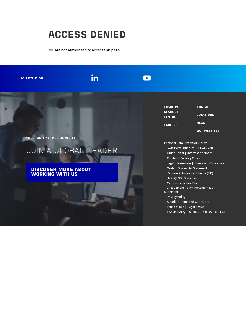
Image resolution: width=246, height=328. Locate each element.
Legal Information (179, 163)
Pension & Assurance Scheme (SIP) (190, 173)
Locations (205, 115)
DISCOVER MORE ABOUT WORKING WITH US (61, 172)
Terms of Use (175, 207)
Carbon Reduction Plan (182, 183)
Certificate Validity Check (183, 158)
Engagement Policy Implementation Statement (189, 190)
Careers (171, 125)
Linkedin (94, 77)
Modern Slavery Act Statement (187, 168)
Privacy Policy (176, 197)
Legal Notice (196, 207)
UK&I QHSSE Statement (182, 178)
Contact (204, 107)
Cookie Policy (176, 212)
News (201, 123)
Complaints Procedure (209, 163)
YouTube (147, 77)
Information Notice (200, 153)
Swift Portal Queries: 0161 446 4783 (191, 148)
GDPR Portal (175, 153)
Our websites (208, 131)
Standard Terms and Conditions (188, 202)
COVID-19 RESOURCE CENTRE (172, 112)
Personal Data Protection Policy (185, 143)
